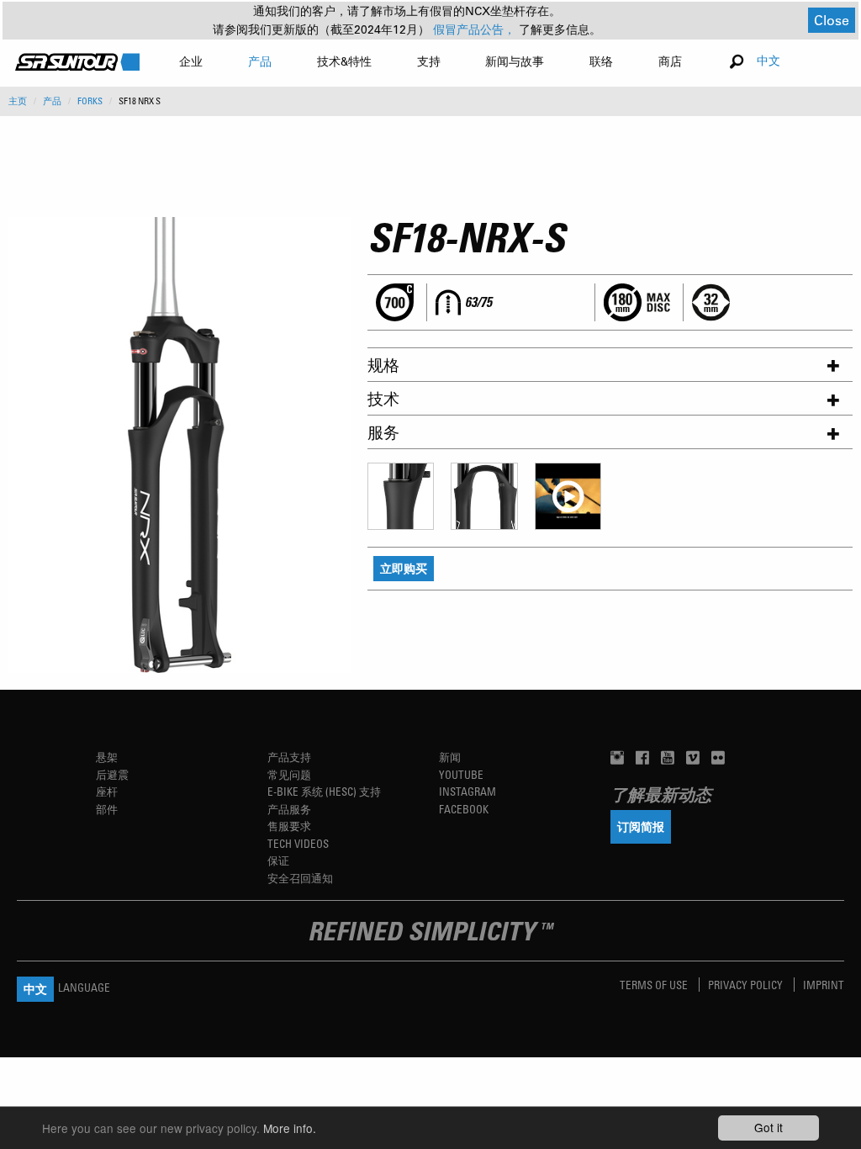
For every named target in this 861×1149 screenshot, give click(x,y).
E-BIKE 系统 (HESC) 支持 (324, 791)
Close (831, 20)
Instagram (467, 791)
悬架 (107, 756)
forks (90, 101)
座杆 (107, 791)
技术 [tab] (383, 398)
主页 (17, 101)
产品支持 (289, 756)
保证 (278, 860)
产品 (52, 101)
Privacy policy (746, 984)
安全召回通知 (300, 878)
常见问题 (289, 774)
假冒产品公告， (476, 29)
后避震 (112, 774)
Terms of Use (655, 984)
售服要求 (289, 825)
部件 (107, 809)
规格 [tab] (383, 364)
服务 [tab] (383, 432)
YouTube (461, 774)
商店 (670, 61)
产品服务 (289, 809)
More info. (289, 1128)
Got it (768, 1127)
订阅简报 (640, 826)
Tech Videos (298, 843)
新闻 (450, 756)
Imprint (823, 984)
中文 (768, 60)
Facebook (464, 809)
